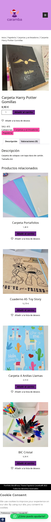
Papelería (12, 37)
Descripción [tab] (11, 141)
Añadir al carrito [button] (25, 233)
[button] (16, 120)
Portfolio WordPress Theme (15, 485)
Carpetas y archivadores (28, 37)
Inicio (4, 37)
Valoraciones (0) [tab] (29, 141)
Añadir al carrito (24, 112)
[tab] (45, 15)
